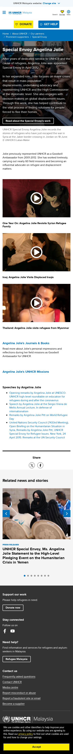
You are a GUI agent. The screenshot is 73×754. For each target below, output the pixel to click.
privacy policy (26, 734)
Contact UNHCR (12, 682)
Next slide (66, 513)
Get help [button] (49, 25)
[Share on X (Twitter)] (32, 465)
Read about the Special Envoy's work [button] (28, 121)
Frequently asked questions (19, 676)
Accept (36, 747)
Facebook (5, 631)
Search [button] (55, 14)
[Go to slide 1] (25, 576)
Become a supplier (14, 704)
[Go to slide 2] (29, 576)
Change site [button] (49, 3)
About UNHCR (19, 33)
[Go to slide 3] (32, 576)
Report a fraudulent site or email (22, 698)
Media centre (10, 687)
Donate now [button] (13, 608)
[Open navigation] (4, 13)
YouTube (12, 631)
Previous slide (6, 513)
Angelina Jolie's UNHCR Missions (26, 371)
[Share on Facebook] (40, 465)
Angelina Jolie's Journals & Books (26, 343)
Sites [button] (68, 14)
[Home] (19, 13)
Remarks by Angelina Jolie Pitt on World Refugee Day (38, 417)
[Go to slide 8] (49, 576)
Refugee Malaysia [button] (18, 659)
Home (6, 33)
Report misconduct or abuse (19, 693)
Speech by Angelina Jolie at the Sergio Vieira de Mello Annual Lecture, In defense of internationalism (38, 407)
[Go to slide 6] (42, 576)
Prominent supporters (17, 37)
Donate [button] (62, 14)
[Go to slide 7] (46, 576)
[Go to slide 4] (35, 576)
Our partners (37, 33)
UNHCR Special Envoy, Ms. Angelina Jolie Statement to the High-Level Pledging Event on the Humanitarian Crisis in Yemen (34, 555)
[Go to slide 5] (39, 576)
